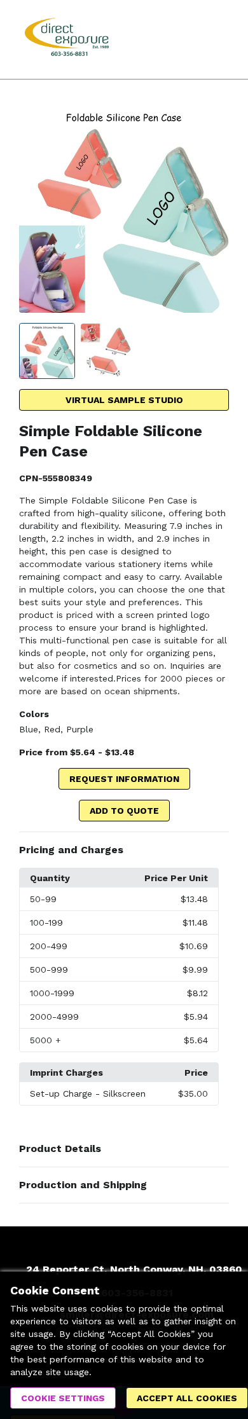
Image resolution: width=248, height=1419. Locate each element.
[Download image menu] (213, 119)
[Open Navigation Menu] (213, 39)
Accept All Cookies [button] (187, 1398)
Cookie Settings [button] (63, 1398)
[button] (124, 850)
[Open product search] (188, 39)
